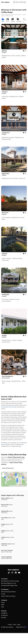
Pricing (3, 594)
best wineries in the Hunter (9, 407)
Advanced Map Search (8, 468)
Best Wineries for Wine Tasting (10, 581)
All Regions (4, 613)
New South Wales (16, 14)
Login (18, 624)
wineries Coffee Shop (7, 498)
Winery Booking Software (8, 591)
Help (2, 607)
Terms (14, 624)
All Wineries (4, 615)
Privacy (10, 624)
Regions (8, 14)
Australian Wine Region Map (9, 585)
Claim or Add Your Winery (8, 596)
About (3, 602)
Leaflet (11, 486)
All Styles (3, 617)
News (2, 604)
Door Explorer (5, 2)
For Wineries (5, 589)
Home (3, 14)
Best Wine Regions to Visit (8, 583)
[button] (17, 479)
